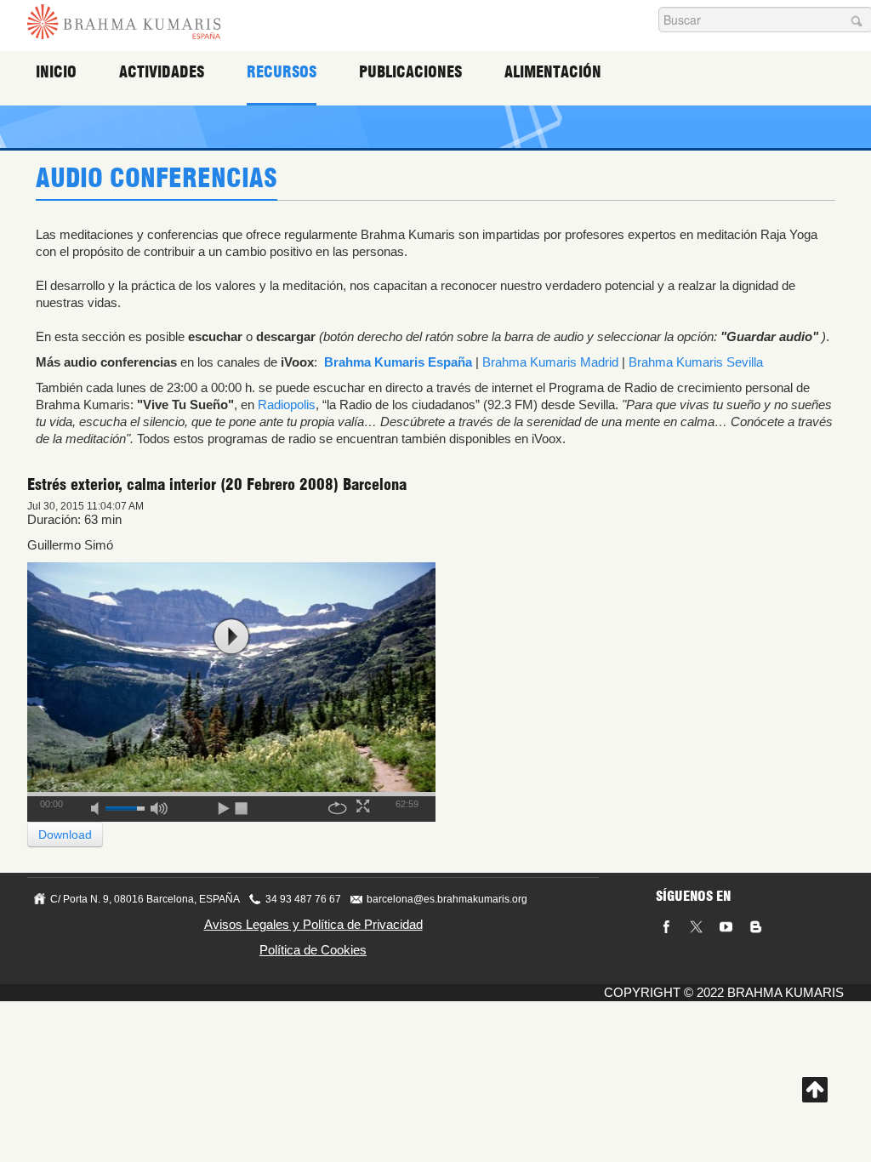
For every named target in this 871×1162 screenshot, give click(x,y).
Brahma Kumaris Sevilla (696, 362)
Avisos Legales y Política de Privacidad (313, 924)
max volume (159, 805)
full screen (365, 805)
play (231, 637)
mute (100, 805)
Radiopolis (287, 404)
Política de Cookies (313, 950)
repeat (337, 805)
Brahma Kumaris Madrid (550, 362)
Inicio (56, 72)
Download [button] (65, 834)
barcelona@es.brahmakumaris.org (447, 899)
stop (242, 805)
